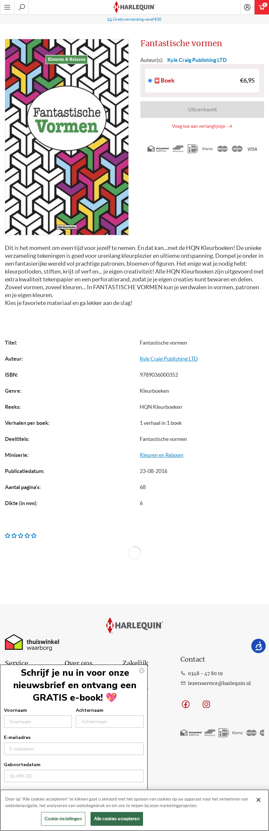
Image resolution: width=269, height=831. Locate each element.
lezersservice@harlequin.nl (219, 683)
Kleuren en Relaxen (161, 455)
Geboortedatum (22, 765)
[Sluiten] (258, 800)
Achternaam (89, 710)
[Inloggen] (247, 7)
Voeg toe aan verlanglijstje (199, 126)
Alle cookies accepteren (116, 818)
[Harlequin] (134, 7)
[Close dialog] (141, 670)
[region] (134, 810)
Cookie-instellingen (63, 818)
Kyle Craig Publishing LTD (169, 359)
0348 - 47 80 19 (205, 673)
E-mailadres (17, 737)
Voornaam (15, 710)
